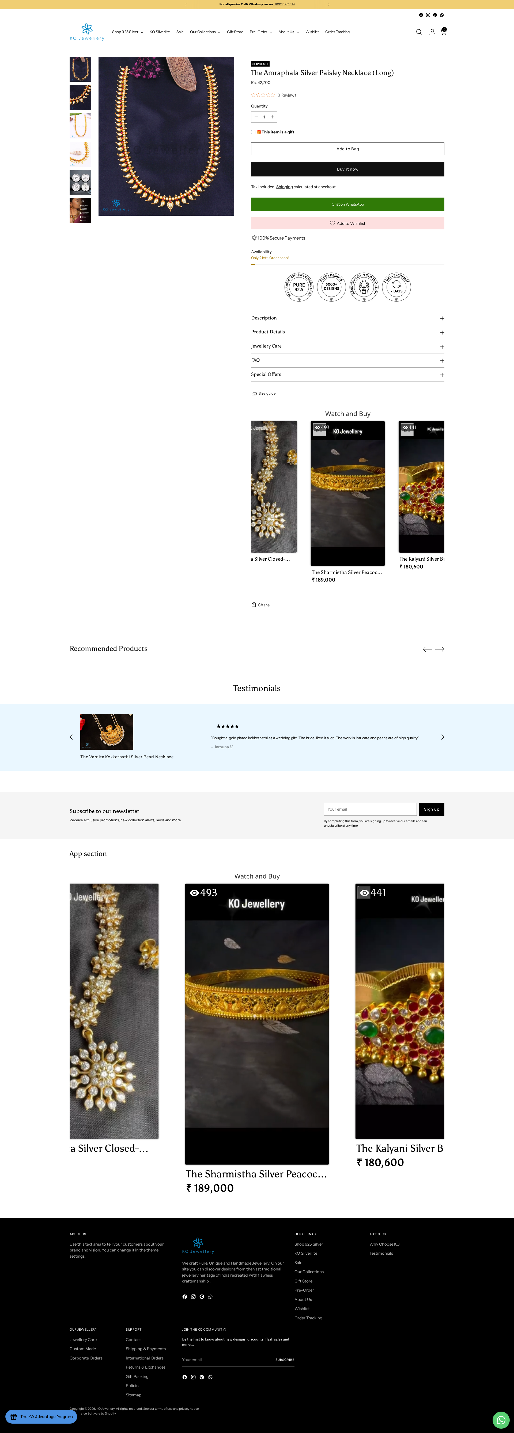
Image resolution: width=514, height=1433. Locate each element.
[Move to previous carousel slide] (427, 649)
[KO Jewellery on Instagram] (428, 15)
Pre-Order (304, 1290)
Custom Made (83, 1348)
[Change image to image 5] (80, 182)
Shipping (284, 186)
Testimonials (381, 1253)
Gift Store (303, 1281)
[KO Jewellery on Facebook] (421, 15)
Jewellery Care (83, 1339)
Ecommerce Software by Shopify (93, 1413)
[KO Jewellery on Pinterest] (435, 15)
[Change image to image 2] (80, 97)
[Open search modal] (419, 31)
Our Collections (309, 1271)
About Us (303, 1299)
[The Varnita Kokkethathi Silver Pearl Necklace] (133, 732)
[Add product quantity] (272, 117)
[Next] (328, 4)
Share (264, 604)
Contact (133, 1339)
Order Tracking (308, 1317)
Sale (298, 1262)
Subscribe (284, 1360)
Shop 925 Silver (308, 1244)
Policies (133, 1385)
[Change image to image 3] (80, 125)
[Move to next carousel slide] (439, 649)
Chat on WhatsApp (348, 204)
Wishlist (302, 1308)
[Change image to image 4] (80, 154)
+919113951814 (284, 4)
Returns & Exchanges (145, 1367)
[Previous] (186, 4)
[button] (260, 497)
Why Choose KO (384, 1244)
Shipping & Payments (146, 1348)
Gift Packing (137, 1376)
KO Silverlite (305, 1253)
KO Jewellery (105, 1409)
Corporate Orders (86, 1358)
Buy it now (348, 169)
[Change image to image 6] (80, 210)
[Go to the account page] (430, 31)
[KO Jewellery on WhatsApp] (442, 15)
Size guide (267, 393)
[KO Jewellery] (87, 32)
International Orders (145, 1358)
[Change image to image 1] (80, 69)
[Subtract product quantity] (256, 117)
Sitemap (133, 1394)
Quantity (259, 106)
